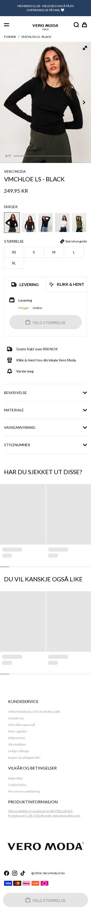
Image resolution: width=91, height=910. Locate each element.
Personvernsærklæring (24, 791)
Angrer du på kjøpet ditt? (24, 757)
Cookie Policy (17, 785)
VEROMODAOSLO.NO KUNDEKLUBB (34, 712)
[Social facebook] (6, 873)
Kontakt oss (16, 718)
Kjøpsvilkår (15, 778)
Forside (10, 37)
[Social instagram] (14, 873)
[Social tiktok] (22, 873)
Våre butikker (17, 744)
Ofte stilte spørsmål (21, 725)
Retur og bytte (17, 731)
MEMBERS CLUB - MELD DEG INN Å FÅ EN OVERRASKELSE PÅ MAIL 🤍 (45, 8)
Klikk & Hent (16, 738)
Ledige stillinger (19, 751)
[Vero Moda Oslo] (45, 25)
